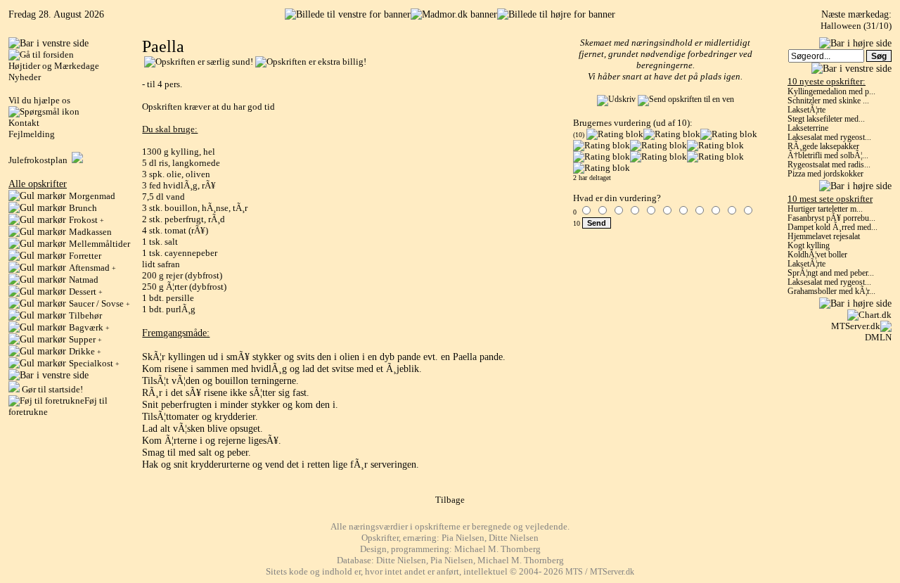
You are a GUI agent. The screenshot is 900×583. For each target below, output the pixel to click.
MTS (574, 572)
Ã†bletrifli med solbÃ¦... (828, 155)
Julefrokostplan (40, 160)
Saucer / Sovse (99, 303)
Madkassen (90, 231)
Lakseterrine (808, 128)
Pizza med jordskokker (825, 174)
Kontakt (23, 122)
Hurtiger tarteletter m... (825, 209)
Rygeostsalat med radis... (829, 164)
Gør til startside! (51, 389)
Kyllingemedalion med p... (831, 91)
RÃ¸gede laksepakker (823, 146)
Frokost (86, 219)
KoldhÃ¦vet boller (817, 255)
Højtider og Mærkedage (53, 65)
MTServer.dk (855, 326)
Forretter (85, 255)
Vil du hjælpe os (39, 100)
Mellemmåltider (99, 243)
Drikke (85, 351)
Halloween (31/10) (856, 25)
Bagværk (89, 327)
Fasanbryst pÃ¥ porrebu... (831, 218)
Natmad (83, 279)
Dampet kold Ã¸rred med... (833, 227)
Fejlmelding (31, 134)
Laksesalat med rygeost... (829, 137)
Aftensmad (92, 267)
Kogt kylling (809, 245)
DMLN (878, 337)
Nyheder (24, 77)
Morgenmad (92, 196)
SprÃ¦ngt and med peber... (831, 273)
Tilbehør (85, 315)
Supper (85, 339)
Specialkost (94, 363)
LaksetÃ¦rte (806, 110)
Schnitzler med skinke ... (828, 100)
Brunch (83, 208)
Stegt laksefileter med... (826, 119)
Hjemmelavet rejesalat (824, 236)
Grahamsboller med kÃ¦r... (831, 291)
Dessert (86, 291)
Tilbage (450, 499)
